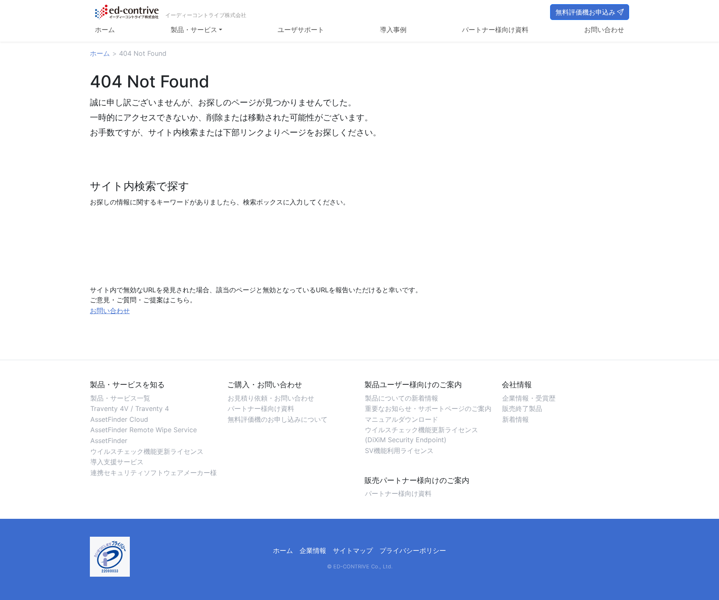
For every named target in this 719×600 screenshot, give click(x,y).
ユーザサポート (301, 29)
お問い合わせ (604, 29)
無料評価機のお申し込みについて (277, 419)
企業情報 (313, 550)
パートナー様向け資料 (495, 29)
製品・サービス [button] (194, 29)
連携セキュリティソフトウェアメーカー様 (153, 472)
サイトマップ (353, 550)
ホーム (105, 29)
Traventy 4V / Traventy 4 (129, 408)
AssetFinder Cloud (119, 419)
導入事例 (393, 29)
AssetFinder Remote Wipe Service (143, 430)
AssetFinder (108, 440)
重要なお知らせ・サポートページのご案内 (428, 408)
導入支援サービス (117, 462)
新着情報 (515, 419)
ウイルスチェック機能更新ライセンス (146, 451)
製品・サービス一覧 (120, 398)
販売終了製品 (522, 408)
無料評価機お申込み (585, 12)
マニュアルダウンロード (401, 419)
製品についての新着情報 (401, 398)
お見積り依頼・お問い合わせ (271, 398)
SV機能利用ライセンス (399, 450)
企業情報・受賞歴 (528, 398)
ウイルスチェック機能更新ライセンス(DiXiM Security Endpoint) (421, 435)
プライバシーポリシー (412, 550)
